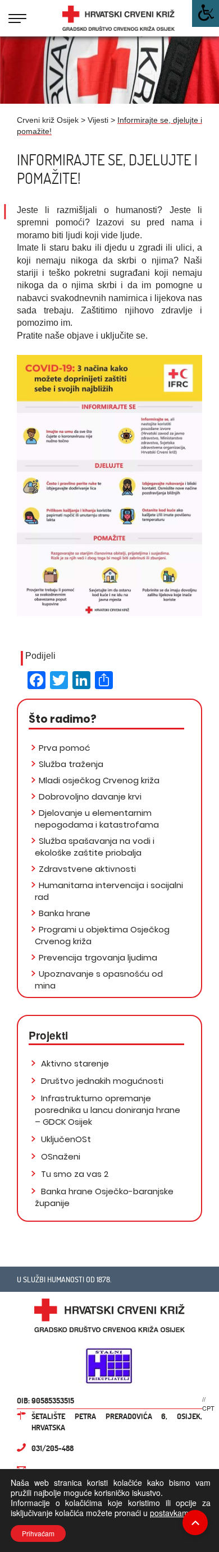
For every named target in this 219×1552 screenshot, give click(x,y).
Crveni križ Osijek (48, 120)
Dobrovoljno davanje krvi (90, 796)
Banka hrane (64, 913)
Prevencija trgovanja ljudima (98, 957)
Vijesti (98, 120)
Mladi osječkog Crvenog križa (99, 780)
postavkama (171, 1513)
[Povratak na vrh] (195, 1522)
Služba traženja (71, 764)
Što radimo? (63, 719)
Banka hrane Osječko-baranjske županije (104, 1197)
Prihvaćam (38, 1533)
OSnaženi (59, 1156)
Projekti (48, 1035)
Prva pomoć (64, 748)
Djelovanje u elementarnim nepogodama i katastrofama (97, 818)
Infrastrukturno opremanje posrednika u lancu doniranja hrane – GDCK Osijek (107, 1110)
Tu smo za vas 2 (73, 1174)
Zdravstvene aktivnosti (87, 869)
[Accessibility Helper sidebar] (205, 13)
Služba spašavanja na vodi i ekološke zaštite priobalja (94, 846)
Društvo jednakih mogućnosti (101, 1081)
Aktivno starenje (74, 1063)
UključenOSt (65, 1139)
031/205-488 (52, 1448)
